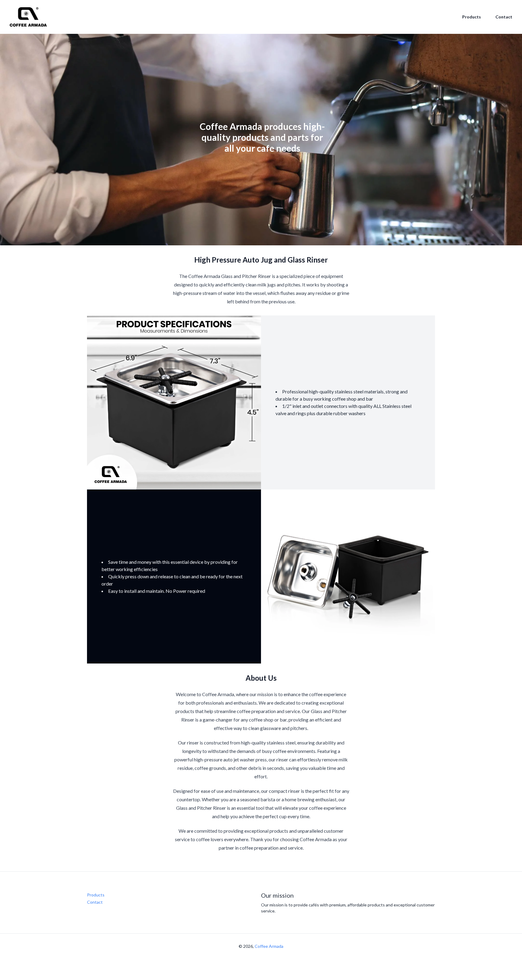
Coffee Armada (269, 946)
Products (471, 16)
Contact (503, 16)
